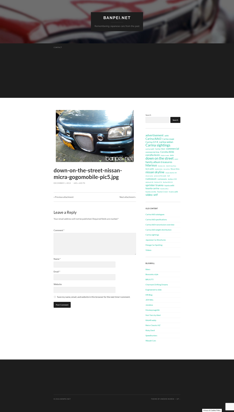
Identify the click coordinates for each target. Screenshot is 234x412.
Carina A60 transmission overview (160, 224)
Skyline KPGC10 (168, 182)
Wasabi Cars (151, 340)
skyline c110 (172, 179)
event (176, 159)
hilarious (151, 165)
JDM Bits (149, 300)
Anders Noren (167, 399)
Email (57, 271)
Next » (128, 197)
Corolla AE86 (167, 151)
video (149, 194)
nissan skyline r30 (171, 173)
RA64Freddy (151, 320)
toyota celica (164, 189)
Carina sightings (158, 145)
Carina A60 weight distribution (158, 230)
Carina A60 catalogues (155, 214)
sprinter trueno (154, 185)
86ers (148, 269)
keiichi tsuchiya (171, 166)
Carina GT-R (152, 142)
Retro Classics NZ (153, 325)
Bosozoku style (152, 274)
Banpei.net (117, 17)
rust (168, 176)
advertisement (155, 135)
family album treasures (159, 162)
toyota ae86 (169, 185)
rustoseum (151, 178)
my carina (166, 169)
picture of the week (160, 176)
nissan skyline (155, 172)
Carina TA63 (160, 149)
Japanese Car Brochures (156, 240)
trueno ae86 (173, 192)
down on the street (160, 158)
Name (57, 259)
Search (148, 115)
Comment (59, 230)
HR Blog (149, 295)
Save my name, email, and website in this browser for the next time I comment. (93, 297)
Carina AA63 (153, 138)
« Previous (63, 197)
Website (58, 284)
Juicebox (149, 305)
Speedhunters (151, 335)
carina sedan (166, 141)
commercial (172, 148)
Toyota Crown (162, 192)
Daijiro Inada (165, 155)
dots (172, 155)
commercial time (152, 152)
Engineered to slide (153, 289)
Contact (58, 47)
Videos (148, 250)
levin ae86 (150, 169)
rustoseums (162, 179)
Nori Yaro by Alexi (153, 315)
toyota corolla (151, 192)
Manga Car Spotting (154, 245)
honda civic (161, 166)
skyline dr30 (149, 182)
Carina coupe (168, 139)
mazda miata (158, 169)
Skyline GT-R (158, 182)
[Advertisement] (117, 81)
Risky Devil (150, 330)
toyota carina (152, 188)
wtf (155, 194)
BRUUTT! (150, 279)
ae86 (167, 136)
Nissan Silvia (175, 169)
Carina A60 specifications (156, 219)
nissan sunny (149, 176)
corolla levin (153, 154)
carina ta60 (150, 149)
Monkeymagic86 (153, 310)
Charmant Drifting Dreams (157, 284)
